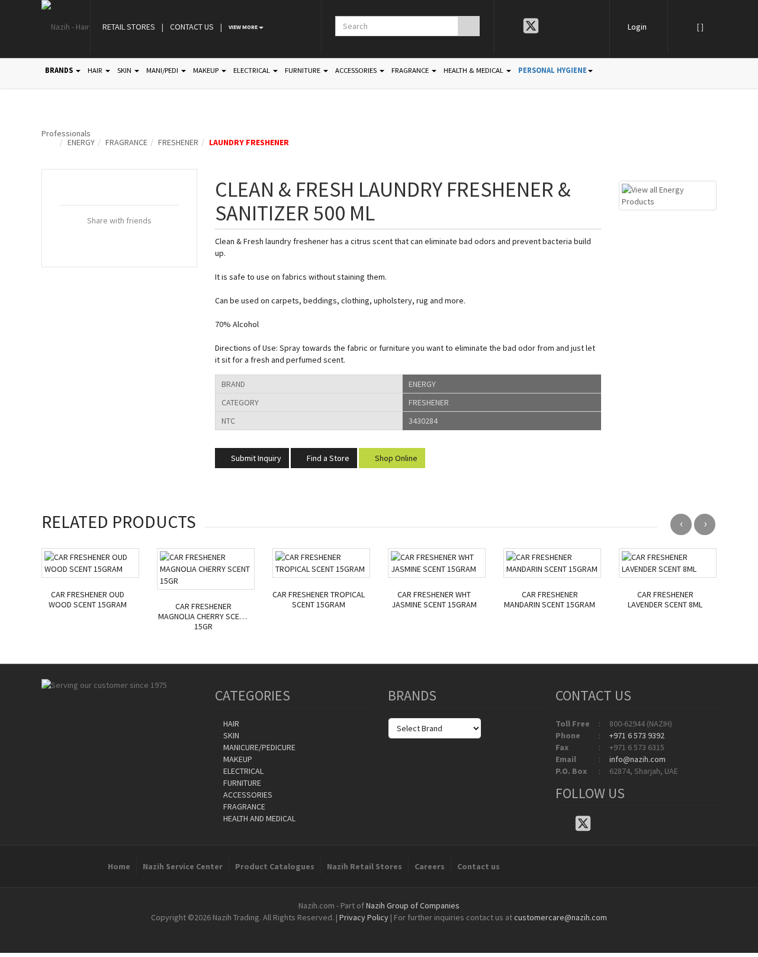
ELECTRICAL (252, 70)
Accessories (246, 794)
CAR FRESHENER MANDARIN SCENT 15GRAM (549, 600)
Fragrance (126, 142)
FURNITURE (303, 70)
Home (119, 866)
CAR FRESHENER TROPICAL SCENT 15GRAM (318, 600)
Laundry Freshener (249, 142)
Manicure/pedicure (258, 747)
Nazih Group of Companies (413, 905)
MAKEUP (206, 70)
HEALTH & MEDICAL (474, 70)
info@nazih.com (637, 759)
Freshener (178, 142)
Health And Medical (258, 818)
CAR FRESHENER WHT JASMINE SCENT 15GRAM (434, 600)
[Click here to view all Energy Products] (668, 194)
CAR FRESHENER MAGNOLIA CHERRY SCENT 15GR (203, 616)
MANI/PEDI (163, 70)
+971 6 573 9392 (636, 735)
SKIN (125, 70)
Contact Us (192, 26)
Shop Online (395, 458)
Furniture (241, 782)
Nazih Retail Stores (364, 866)
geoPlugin (411, 929)
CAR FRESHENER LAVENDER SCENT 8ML (665, 600)
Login (637, 26)
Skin (230, 735)
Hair (230, 723)
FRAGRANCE (411, 70)
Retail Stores (128, 26)
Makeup (236, 759)
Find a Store (327, 458)
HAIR (96, 70)
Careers (430, 866)
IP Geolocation (355, 929)
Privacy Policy (363, 917)
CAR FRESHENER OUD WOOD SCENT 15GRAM (88, 600)
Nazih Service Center (183, 866)
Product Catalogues (274, 866)
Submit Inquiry (255, 458)
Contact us (478, 866)
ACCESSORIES (356, 70)
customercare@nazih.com (560, 917)
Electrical (242, 771)
